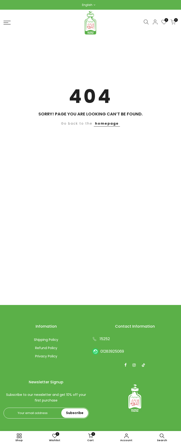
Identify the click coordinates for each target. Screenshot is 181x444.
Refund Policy (46, 348)
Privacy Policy (46, 356)
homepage (107, 123)
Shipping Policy (46, 339)
